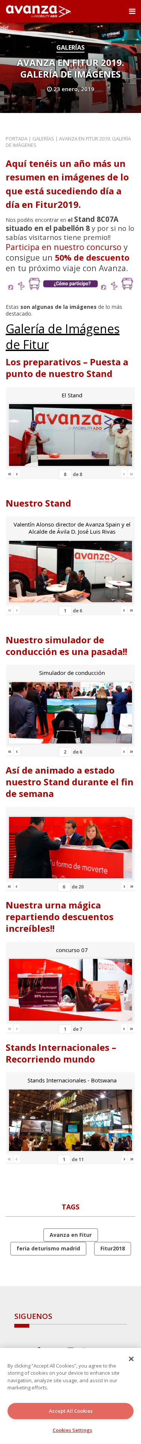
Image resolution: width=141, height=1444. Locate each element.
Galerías (70, 47)
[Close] (131, 1358)
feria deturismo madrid (48, 1248)
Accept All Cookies (70, 1410)
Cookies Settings (72, 1430)
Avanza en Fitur (71, 1234)
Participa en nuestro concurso (63, 246)
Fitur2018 (112, 1248)
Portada (16, 138)
